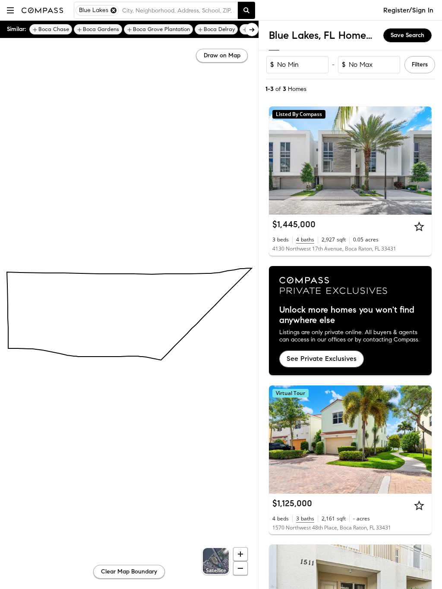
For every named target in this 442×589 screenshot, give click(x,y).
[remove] (113, 10)
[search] (246, 10)
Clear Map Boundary (129, 571)
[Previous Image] (279, 161)
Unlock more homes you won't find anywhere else (346, 315)
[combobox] (178, 10)
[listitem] (50, 29)
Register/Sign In (408, 10)
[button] (10, 10)
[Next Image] (422, 161)
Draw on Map (222, 55)
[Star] (419, 226)
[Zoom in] (240, 554)
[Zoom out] (240, 568)
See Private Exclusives (322, 358)
